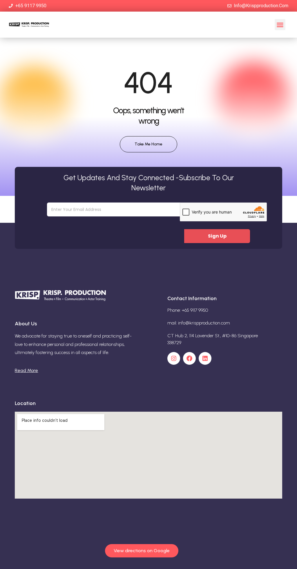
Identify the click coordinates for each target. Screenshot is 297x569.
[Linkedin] (205, 358)
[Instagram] (173, 358)
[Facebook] (189, 358)
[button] (280, 24)
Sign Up (217, 236)
